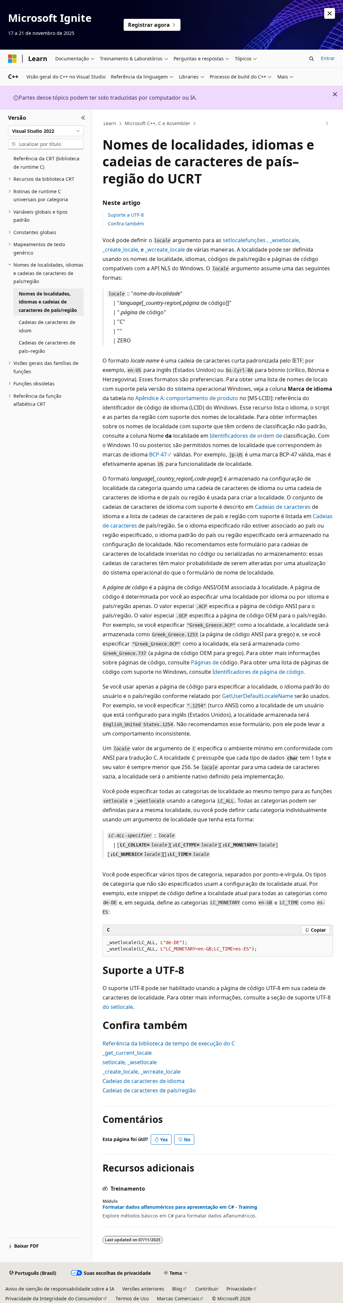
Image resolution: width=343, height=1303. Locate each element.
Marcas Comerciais (178, 1298)
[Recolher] (83, 117)
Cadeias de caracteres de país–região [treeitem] (47, 346)
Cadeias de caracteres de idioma (143, 1081)
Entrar (328, 58)
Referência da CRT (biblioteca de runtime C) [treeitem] (46, 162)
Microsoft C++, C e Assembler (157, 123)
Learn (110, 123)
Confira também (126, 223)
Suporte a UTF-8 (126, 215)
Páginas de (205, 662)
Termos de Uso (132, 1298)
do (117, 1007)
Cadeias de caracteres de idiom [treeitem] (47, 326)
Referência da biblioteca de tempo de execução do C (168, 1043)
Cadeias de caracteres (283, 506)
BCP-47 (158, 454)
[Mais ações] (327, 123)
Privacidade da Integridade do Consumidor (53, 1298)
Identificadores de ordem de (246, 435)
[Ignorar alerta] (329, 13)
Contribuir (206, 1289)
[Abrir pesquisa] (311, 59)
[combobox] (46, 130)
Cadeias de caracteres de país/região (149, 1090)
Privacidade (239, 1289)
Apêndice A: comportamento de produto (186, 398)
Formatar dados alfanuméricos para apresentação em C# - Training (179, 1207)
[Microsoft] (12, 58)
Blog (177, 1289)
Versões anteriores (143, 1289)
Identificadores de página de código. (258, 671)
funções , (261, 240)
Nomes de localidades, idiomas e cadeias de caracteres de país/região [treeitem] (48, 301)
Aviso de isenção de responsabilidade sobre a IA (59, 1289)
